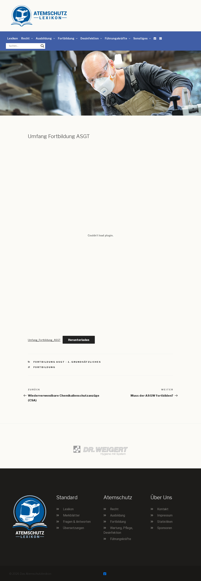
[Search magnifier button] (42, 46)
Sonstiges (140, 38)
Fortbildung (66, 38)
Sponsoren (164, 528)
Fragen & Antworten (77, 522)
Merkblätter (71, 515)
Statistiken (165, 522)
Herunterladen (78, 339)
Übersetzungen (73, 528)
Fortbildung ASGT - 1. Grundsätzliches (67, 362)
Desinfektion (89, 38)
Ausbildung (44, 38)
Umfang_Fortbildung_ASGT (44, 340)
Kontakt (162, 509)
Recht (25, 38)
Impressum (165, 515)
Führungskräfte (116, 38)
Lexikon (12, 38)
